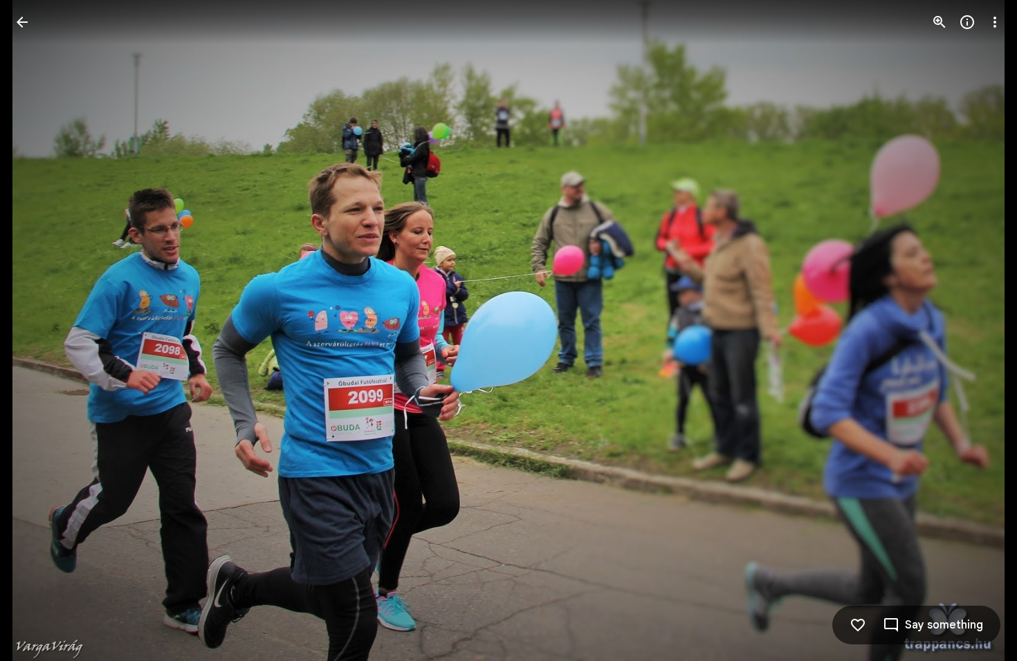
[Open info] (967, 22)
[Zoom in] (939, 22)
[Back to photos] (22, 22)
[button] (38, 330)
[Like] (858, 625)
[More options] (995, 22)
